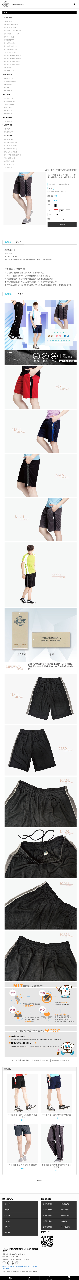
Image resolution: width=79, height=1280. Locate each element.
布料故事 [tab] (19, 294)
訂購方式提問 (47, 1227)
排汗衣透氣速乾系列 (10, 43)
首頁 (47, 170)
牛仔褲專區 (7, 87)
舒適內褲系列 (8, 121)
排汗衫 (10, 1266)
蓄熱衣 (30, 1266)
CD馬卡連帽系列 (9, 104)
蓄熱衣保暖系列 (8, 139)
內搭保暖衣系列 (8, 167)
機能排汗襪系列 (8, 132)
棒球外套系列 (8, 110)
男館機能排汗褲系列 (20, 1060)
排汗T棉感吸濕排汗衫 (10, 49)
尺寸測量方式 (65, 1227)
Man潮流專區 (8, 84)
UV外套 (7, 1268)
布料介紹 (7, 1227)
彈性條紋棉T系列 (9, 71)
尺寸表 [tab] (18, 242)
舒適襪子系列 (8, 125)
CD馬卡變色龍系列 (9, 161)
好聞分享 (7, 1232)
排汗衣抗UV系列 (9, 37)
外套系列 (7, 94)
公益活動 (7, 1215)
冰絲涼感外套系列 (9, 98)
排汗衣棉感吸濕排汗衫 (10, 149)
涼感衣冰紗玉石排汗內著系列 (12, 31)
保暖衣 (25, 1266)
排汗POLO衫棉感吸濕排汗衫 (12, 64)
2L (57, 214)
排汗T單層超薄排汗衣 (10, 46)
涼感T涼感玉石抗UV (10, 40)
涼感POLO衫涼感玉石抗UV (12, 61)
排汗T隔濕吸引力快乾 (10, 27)
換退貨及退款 (47, 1221)
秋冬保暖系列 (8, 136)
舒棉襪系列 (7, 129)
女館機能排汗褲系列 (40, 1060)
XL (50, 214)
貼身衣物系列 (8, 117)
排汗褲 (15, 1266)
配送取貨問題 (65, 1209)
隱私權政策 (16, 1271)
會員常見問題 (47, 1204)
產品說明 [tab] (8, 242)
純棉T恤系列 (7, 67)
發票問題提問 (47, 1215)
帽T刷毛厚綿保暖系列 (10, 152)
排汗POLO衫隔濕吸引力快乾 (12, 58)
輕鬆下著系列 (8, 74)
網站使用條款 (6, 1271)
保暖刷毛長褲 (8, 90)
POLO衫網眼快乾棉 (10, 52)
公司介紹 (7, 1204)
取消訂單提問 (47, 1209)
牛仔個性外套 (8, 107)
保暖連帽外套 (8, 113)
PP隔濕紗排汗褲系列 (10, 81)
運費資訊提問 (65, 1215)
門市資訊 (7, 1209)
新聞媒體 (7, 1221)
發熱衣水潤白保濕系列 (10, 142)
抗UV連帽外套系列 (9, 101)
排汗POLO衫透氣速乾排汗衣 (12, 55)
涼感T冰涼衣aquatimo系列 (11, 34)
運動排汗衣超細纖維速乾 (11, 24)
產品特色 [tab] (8, 294)
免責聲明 (24, 1271)
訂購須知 (64, 1221)
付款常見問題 (65, 1204)
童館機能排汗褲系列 (61, 1060)
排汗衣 (4, 1266)
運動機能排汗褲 (8, 78)
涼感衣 (20, 1266)
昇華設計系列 (8, 21)
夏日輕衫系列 (8, 17)
